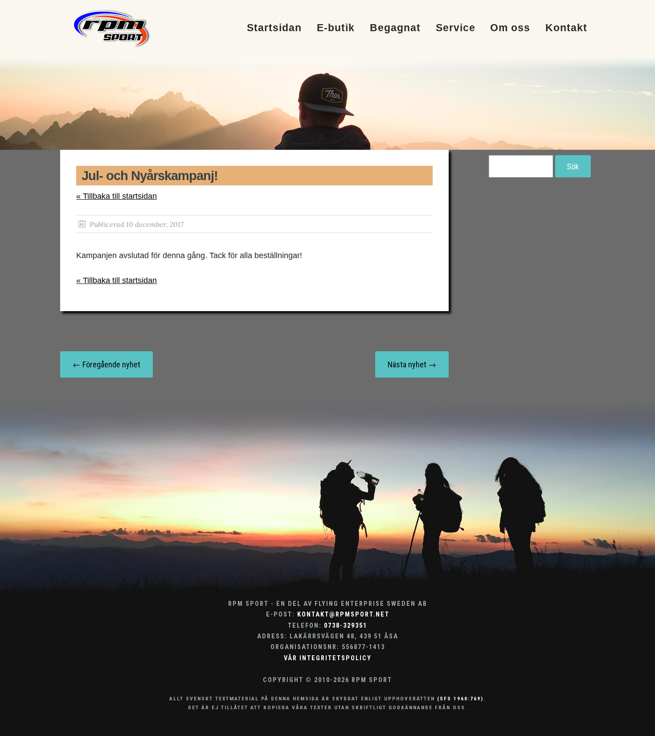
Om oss (510, 28)
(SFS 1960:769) (460, 698)
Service (455, 28)
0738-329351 (345, 625)
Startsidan (274, 28)
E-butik (336, 28)
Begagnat (395, 28)
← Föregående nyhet (106, 364)
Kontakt (566, 28)
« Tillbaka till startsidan (116, 196)
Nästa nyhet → (412, 364)
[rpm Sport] (121, 28)
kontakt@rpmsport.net (343, 614)
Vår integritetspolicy (328, 658)
